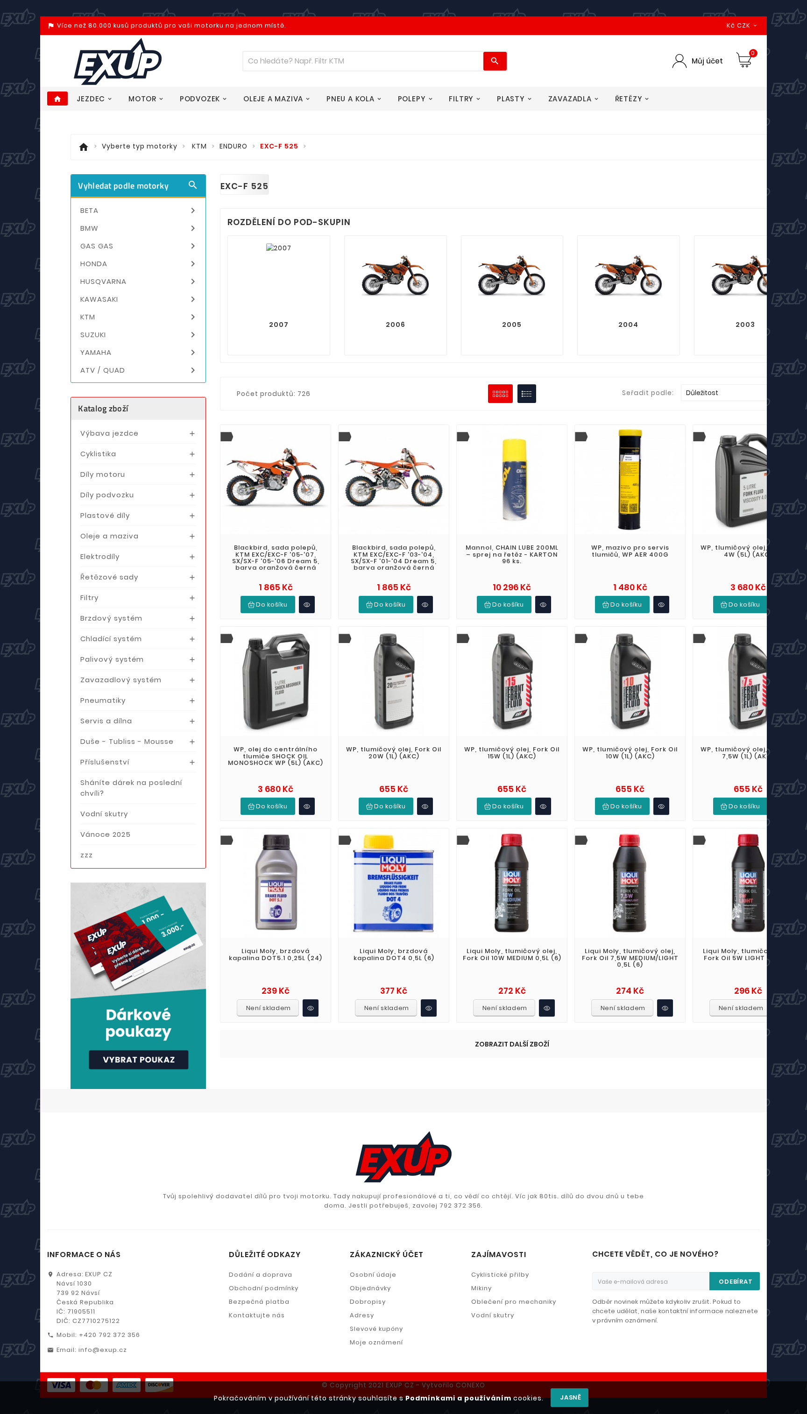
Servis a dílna (106, 721)
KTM (139, 317)
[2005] (512, 277)
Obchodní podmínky (263, 1288)
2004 (628, 324)
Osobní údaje (373, 1274)
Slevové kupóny (376, 1328)
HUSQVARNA (139, 281)
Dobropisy (368, 1301)
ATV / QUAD (139, 370)
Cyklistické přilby (500, 1274)
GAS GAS (139, 246)
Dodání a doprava (260, 1274)
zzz (86, 855)
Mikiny (481, 1288)
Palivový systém (112, 659)
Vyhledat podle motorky (138, 185)
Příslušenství (104, 762)
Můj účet (707, 61)
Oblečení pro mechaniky (513, 1301)
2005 (512, 324)
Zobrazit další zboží (512, 1044)
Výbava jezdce (109, 433)
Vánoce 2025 (105, 834)
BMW (139, 228)
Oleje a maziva (109, 536)
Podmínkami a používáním (458, 1398)
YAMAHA (139, 352)
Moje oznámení (376, 1342)
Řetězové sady (109, 577)
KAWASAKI (139, 299)
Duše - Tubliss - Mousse (127, 741)
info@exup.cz (102, 1349)
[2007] (278, 247)
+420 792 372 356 (109, 1334)
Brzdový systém (111, 618)
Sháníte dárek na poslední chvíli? (131, 788)
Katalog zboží (103, 408)
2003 (745, 324)
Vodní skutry (104, 814)
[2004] (629, 277)
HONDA (139, 263)
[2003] (745, 277)
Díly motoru (102, 474)
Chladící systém (111, 638)
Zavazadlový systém (121, 680)
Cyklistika (98, 454)
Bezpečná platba (259, 1301)
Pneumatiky (103, 700)
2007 (279, 324)
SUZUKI (139, 334)
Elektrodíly (100, 556)
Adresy (362, 1315)
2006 (395, 324)
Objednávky (370, 1288)
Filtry (89, 597)
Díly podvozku (107, 495)
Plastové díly (105, 515)
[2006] (396, 277)
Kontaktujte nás (257, 1315)
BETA (139, 210)
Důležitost (738, 392)
